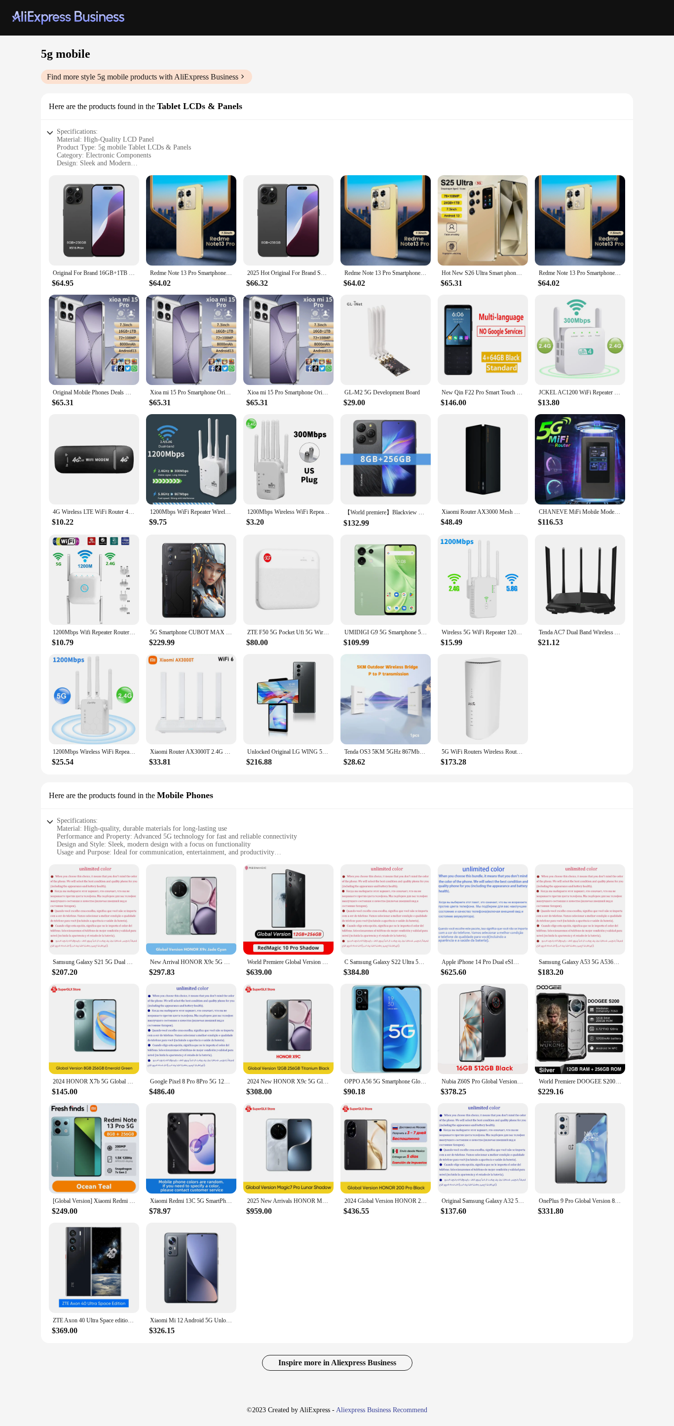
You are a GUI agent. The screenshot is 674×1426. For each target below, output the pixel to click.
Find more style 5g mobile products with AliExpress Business (142, 77)
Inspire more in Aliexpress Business (337, 1362)
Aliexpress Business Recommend (381, 1410)
